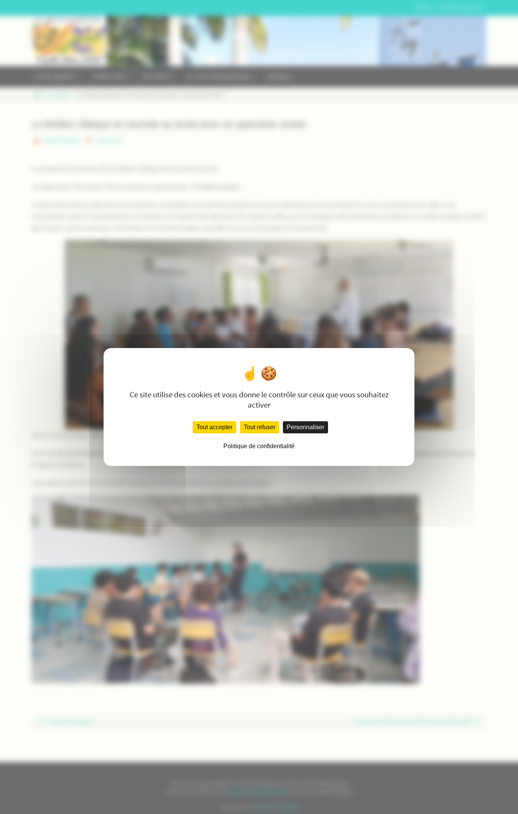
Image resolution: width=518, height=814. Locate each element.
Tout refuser (259, 427)
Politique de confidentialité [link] (259, 446)
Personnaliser (305, 427)
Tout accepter (214, 427)
